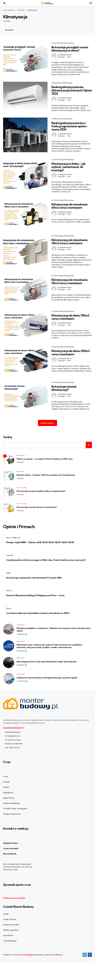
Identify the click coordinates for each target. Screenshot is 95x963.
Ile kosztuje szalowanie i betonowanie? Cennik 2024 (34, 577)
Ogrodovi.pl (8, 935)
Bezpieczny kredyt (11, 924)
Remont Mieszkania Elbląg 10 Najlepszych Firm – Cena (35, 595)
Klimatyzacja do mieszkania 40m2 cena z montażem (69, 241)
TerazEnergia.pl (9, 940)
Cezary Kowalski (10, 848)
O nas (5, 776)
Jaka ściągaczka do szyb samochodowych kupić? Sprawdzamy (47, 661)
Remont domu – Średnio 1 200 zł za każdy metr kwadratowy (46, 475)
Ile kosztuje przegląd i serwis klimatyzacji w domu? (69, 48)
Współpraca (8, 792)
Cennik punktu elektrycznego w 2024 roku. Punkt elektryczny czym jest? (45, 560)
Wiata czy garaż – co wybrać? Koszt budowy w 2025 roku (44, 459)
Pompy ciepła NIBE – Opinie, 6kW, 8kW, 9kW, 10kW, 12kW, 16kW (40, 542)
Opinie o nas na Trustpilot (14, 897)
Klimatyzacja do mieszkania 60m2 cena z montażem (69, 205)
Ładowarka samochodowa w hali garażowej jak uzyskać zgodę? (47, 677)
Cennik (6, 914)
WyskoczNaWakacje (11, 803)
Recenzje (10, 30)
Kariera (6, 787)
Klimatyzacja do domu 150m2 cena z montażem (70, 317)
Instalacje (20, 10)
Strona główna (8, 10)
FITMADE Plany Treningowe (15, 808)
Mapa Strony (8, 798)
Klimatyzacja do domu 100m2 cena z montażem (70, 352)
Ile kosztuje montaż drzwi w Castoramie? (37, 507)
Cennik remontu (9, 919)
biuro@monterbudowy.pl (13, 727)
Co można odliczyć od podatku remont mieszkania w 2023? (37, 613)
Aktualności (57, 83)
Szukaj (7, 437)
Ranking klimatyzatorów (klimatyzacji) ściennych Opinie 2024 (71, 90)
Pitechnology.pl (28, 955)
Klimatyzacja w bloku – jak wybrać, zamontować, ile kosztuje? (68, 167)
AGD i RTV (20, 658)
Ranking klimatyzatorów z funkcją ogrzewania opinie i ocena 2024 (69, 126)
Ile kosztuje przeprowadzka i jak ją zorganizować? (41, 491)
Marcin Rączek (9, 853)
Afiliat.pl (58, 955)
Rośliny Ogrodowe (11, 930)
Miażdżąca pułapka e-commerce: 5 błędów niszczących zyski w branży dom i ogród (54, 629)
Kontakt (6, 782)
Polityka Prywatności (12, 814)
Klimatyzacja (69, 43)
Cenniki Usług (58, 43)
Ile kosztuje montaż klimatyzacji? (63, 388)
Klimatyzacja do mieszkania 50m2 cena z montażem (69, 281)
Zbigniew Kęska (65, 55)
